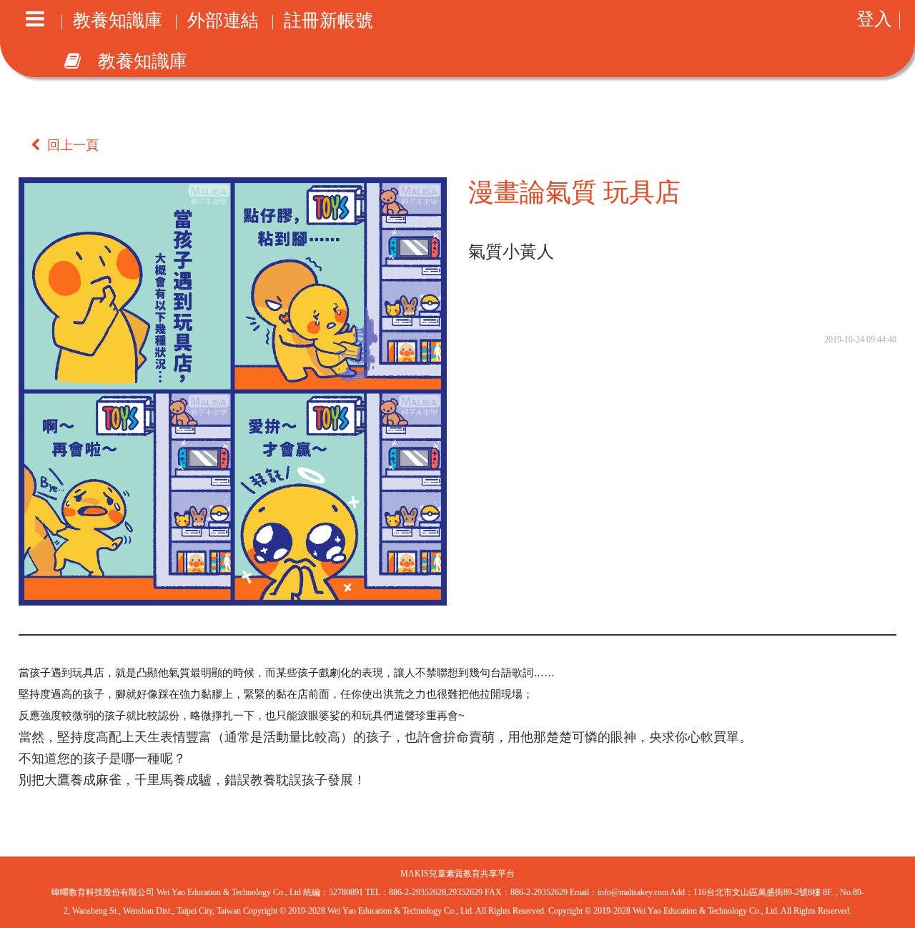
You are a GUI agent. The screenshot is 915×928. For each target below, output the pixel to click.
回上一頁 (73, 145)
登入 (874, 20)
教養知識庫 (117, 22)
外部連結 (223, 22)
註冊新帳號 (328, 22)
